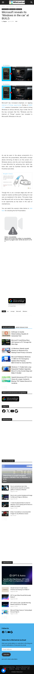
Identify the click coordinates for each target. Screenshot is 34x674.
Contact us (11, 669)
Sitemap (17, 669)
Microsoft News (10, 6)
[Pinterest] (17, 60)
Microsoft (18, 311)
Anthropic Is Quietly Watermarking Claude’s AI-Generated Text (20, 334)
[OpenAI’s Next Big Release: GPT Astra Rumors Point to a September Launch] (17, 575)
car (8, 311)
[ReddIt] (29, 60)
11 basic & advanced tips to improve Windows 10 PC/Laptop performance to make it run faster (21, 504)
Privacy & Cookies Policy (9, 667)
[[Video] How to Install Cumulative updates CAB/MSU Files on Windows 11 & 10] (17, 473)
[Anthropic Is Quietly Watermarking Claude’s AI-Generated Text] (6, 334)
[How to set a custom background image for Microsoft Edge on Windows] (5, 497)
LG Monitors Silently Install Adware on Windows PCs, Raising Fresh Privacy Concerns (21, 350)
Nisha (4, 583)
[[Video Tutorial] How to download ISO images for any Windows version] (5, 513)
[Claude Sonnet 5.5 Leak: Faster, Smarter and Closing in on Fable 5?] (5, 589)
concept (12, 311)
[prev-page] (3, 387)
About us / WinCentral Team (23, 667)
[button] (31, 2)
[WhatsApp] (21, 60)
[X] (13, 60)
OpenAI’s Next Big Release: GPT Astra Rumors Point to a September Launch (16, 580)
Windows (25, 311)
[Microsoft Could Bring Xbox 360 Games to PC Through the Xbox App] (6, 342)
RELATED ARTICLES (8, 327)
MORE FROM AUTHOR (22, 327)
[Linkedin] (25, 60)
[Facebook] (9, 60)
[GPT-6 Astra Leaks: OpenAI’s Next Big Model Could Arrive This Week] (5, 604)
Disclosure (23, 669)
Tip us (5, 669)
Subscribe (6, 654)
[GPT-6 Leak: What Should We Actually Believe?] (5, 597)
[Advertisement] (17, 41)
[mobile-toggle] (3, 2)
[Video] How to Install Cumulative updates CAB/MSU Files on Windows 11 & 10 (16, 477)
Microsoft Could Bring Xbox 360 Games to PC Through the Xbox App (21, 342)
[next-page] (6, 387)
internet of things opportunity (11, 105)
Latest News (19, 9)
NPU (28, 669)
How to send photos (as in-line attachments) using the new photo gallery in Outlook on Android (19, 488)
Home (3, 6)
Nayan (5, 21)
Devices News (19, 6)
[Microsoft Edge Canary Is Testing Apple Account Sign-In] (5, 611)
